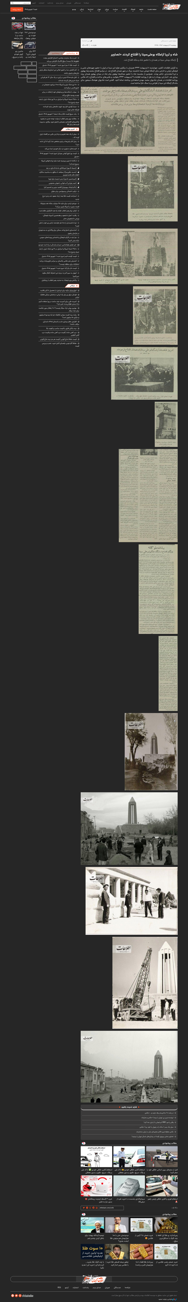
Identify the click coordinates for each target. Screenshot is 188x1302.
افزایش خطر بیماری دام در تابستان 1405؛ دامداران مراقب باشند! (61, 323)
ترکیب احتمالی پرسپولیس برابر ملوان (64, 191)
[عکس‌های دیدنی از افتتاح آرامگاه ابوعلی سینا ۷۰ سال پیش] (153, 188)
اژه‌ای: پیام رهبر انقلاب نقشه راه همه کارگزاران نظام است (58, 210)
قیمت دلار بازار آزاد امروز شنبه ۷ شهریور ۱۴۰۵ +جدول (59, 268)
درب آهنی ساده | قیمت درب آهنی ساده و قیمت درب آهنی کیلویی (60, 333)
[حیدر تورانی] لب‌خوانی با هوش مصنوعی (62, 183)
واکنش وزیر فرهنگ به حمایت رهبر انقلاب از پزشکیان (59, 280)
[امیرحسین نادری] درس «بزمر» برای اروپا (62, 179)
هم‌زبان (69, 3)
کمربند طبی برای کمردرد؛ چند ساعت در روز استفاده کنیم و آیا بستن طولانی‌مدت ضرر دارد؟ (59, 302)
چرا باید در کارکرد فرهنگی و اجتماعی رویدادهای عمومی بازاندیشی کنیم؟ (59, 239)
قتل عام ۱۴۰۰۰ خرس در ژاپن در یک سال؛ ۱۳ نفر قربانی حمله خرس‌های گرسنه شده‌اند (60, 79)
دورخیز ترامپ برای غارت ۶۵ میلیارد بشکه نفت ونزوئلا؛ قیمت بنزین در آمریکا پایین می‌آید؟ (59, 205)
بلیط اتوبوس (32, 80)
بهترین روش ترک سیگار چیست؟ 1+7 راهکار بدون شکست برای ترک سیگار (59, 309)
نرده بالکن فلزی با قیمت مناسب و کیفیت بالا (61, 328)
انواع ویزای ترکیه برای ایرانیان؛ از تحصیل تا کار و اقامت (58, 290)
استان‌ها (90, 9)
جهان (99, 9)
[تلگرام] (12, 1295)
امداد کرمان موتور (20, 67)
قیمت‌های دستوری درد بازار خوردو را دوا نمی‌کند (61, 148)
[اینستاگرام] (20, 1295)
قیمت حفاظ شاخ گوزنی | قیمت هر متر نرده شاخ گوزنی (58, 339)
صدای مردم (59, 3)
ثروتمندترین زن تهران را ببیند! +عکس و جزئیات (157, 1117)
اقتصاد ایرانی (23, 72)
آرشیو (34, 3)
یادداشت (50, 3)
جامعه (141, 9)
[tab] (72, 53)
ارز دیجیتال (22, 76)
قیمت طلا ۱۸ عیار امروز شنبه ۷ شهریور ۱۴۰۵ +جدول (59, 65)
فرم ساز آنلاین (32, 67)
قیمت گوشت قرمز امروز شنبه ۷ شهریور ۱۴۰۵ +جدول (59, 256)
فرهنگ (133, 9)
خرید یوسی (32, 72)
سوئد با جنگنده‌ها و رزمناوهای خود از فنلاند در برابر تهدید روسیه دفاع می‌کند (60, 94)
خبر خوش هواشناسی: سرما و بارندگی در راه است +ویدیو (57, 244)
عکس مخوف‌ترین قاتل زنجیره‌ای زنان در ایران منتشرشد (155, 1131)
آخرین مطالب (70, 129)
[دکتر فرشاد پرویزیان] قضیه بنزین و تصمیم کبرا (60, 187)
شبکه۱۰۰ (86, 3)
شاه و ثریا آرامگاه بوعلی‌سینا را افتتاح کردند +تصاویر (144, 54)
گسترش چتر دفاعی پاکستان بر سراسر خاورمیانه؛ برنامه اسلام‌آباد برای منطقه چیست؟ (59, 263)
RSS (59, 1287)
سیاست (115, 9)
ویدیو (74, 9)
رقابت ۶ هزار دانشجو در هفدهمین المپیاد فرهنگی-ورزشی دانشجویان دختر (61, 217)
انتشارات (41, 3)
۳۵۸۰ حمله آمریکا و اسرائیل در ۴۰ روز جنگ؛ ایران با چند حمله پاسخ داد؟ (59, 101)
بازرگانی (72, 285)
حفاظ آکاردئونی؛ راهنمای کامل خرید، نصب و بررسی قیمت (60, 344)
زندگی (82, 9)
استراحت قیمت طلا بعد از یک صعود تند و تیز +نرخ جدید (60, 198)
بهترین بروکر (32, 76)
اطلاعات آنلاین (171, 6)
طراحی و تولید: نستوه (165, 1299)
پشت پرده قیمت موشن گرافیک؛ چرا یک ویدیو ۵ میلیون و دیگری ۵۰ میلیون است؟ (59, 316)
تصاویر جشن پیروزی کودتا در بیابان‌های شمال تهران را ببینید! (153, 1136)
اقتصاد (124, 9)
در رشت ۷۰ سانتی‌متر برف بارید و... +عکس (159, 1112)
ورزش (107, 9)
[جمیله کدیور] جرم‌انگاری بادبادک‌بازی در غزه (61, 168)
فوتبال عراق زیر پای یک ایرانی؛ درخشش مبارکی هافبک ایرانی (59, 296)
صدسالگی (77, 3)
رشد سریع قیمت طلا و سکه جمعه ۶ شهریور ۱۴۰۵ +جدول (57, 114)
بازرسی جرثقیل (26, 63)
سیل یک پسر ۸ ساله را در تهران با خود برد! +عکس (157, 1127)
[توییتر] (16, 1295)
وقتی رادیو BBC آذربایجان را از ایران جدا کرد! (159, 1122)
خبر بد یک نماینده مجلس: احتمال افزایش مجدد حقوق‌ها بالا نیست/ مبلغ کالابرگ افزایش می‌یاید (61, 60)
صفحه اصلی (172, 41)
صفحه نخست (151, 9)
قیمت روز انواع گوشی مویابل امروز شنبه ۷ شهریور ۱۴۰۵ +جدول (59, 155)
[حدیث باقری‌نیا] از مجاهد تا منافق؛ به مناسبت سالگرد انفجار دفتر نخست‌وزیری (59, 173)
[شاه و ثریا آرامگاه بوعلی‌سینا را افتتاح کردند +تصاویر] (129, 120)
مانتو (34, 63)
